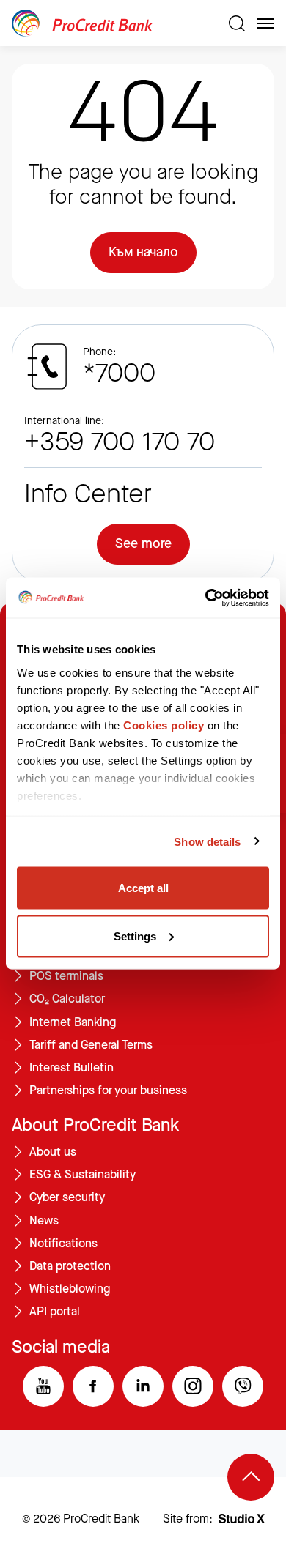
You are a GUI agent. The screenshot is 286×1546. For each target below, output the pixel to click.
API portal (54, 1311)
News (44, 1220)
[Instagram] (192, 1386)
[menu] (265, 23)
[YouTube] (43, 1386)
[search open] (237, 23)
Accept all (143, 888)
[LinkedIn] (143, 1386)
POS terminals (66, 976)
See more (143, 543)
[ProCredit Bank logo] (114, 23)
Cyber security (67, 1197)
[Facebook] (93, 1386)
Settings (135, 935)
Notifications (63, 1243)
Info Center (88, 494)
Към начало (143, 252)
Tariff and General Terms (91, 1045)
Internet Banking (72, 1022)
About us (52, 1152)
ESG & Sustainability (82, 1174)
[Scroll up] (250, 1477)
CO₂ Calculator (67, 999)
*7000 (119, 373)
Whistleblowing (69, 1289)
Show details (207, 841)
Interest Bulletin (71, 1067)
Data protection (70, 1266)
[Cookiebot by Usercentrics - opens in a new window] (205, 597)
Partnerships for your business (108, 1090)
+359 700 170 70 (119, 442)
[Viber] (242, 1386)
